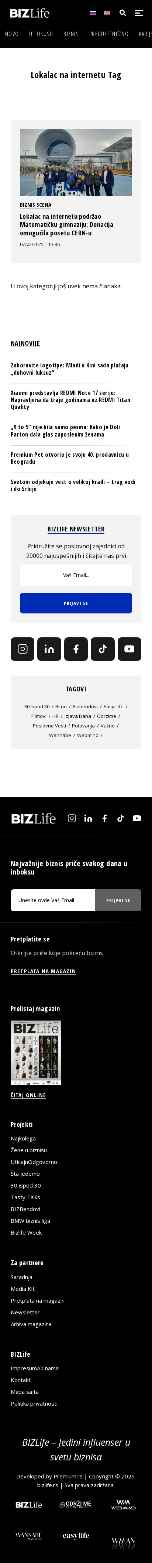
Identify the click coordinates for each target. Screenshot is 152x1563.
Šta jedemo (25, 1173)
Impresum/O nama (35, 1368)
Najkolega (23, 1138)
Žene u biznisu (29, 1150)
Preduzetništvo (109, 34)
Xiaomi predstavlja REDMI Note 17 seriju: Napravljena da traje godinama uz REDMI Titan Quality (70, 400)
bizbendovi (85, 706)
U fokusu (41, 34)
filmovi (38, 716)
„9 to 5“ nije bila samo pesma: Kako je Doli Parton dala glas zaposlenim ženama (65, 430)
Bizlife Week (26, 1232)
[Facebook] (76, 649)
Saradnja (21, 1277)
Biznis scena (35, 204)
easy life (114, 706)
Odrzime (106, 716)
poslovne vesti (49, 725)
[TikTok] (102, 649)
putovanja (83, 725)
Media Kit (23, 1288)
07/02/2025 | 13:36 (40, 244)
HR (55, 716)
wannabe (60, 735)
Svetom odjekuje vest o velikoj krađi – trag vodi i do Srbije (73, 485)
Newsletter (25, 1312)
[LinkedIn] (49, 649)
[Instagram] (22, 649)
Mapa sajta (25, 1391)
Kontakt (21, 1380)
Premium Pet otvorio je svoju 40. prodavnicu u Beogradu (70, 458)
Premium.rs (68, 1476)
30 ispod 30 (36, 706)
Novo (12, 34)
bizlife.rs (47, 1485)
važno (108, 725)
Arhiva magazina (31, 1324)
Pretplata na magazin (38, 1300)
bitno (61, 706)
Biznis (71, 34)
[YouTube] (129, 649)
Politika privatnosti (34, 1403)
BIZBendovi (25, 1209)
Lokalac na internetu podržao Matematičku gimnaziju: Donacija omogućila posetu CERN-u (66, 224)
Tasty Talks (25, 1197)
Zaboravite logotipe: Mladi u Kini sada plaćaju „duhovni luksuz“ (70, 368)
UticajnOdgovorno (34, 1161)
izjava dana (78, 716)
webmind (88, 735)
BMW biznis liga (30, 1220)
